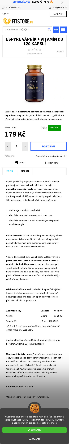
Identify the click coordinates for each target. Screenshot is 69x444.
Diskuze (25, 171)
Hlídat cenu (53, 162)
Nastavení (34, 439)
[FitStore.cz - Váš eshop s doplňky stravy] (34, 21)
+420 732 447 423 (13, 7)
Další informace (49, 422)
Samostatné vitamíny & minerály (51, 156)
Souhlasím (36, 429)
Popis (9, 171)
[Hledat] (49, 29)
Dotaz (22, 162)
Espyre (60, 51)
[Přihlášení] (56, 30)
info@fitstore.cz (60, 7)
